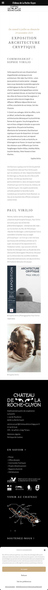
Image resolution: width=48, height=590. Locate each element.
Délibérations (13, 472)
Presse (10, 457)
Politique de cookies (10, 586)
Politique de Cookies (15, 437)
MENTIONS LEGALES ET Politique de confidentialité (29, 586)
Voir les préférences (24, 581)
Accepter (24, 569)
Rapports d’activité (15, 469)
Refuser (24, 575)
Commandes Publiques (17, 463)
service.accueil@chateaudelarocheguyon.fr (23, 424)
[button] (45, 550)
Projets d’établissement (17, 466)
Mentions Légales (13, 434)
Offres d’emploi (14, 460)
